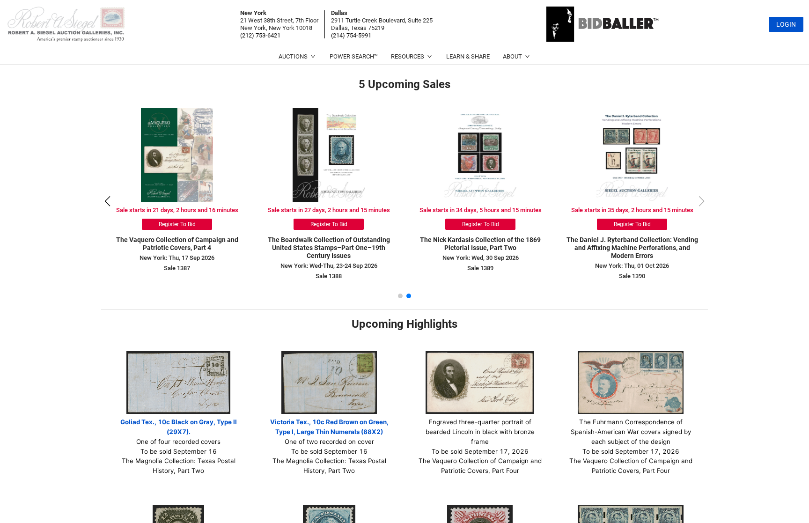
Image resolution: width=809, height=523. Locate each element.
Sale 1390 (632, 276)
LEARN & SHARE (468, 56)
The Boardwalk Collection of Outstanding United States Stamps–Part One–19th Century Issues (329, 247)
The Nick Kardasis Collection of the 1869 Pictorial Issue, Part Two (480, 243)
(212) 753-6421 (260, 35)
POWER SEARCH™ (354, 56)
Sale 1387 (177, 268)
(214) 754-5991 (351, 35)
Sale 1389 (480, 268)
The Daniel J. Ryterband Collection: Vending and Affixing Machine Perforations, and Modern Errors (632, 247)
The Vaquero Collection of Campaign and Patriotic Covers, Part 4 (177, 243)
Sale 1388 (329, 276)
